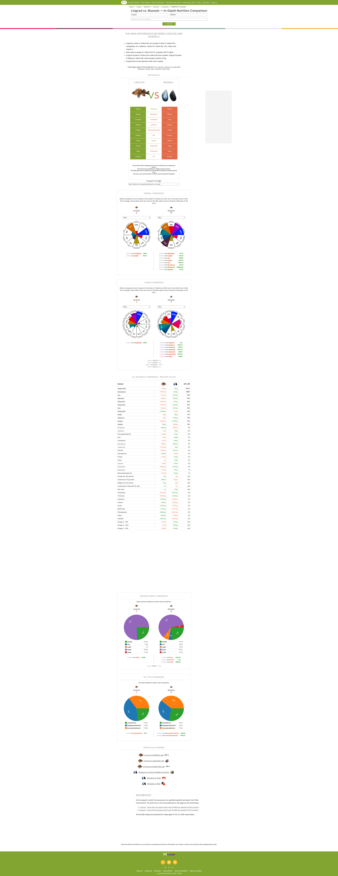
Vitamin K (155, 366)
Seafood (147, 7)
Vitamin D (155, 360)
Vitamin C (121, 418)
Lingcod (156, 7)
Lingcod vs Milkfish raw (154, 755)
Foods (138, 7)
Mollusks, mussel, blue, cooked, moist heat (154, 69)
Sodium (120, 424)
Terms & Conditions (181, 871)
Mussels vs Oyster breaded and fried (154, 772)
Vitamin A (121, 431)
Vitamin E (155, 362)
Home (131, 7)
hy (172, 867)
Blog (199, 2)
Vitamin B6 (121, 411)
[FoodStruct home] (124, 4)
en (165, 867)
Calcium (120, 463)
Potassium (121, 427)
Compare (165, 7)
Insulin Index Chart (189, 2)
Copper (120, 421)
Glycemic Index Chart (173, 2)
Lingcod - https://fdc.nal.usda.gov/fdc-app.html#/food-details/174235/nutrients (169, 807)
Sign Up (214, 2)
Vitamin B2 (121, 405)
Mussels (183, 7)
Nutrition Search (133, 2)
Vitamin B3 (121, 447)
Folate (120, 414)
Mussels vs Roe (153, 784)
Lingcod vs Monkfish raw (153, 761)
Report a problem (196, 871)
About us (139, 871)
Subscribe (206, 2)
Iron (119, 395)
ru (169, 867)
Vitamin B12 (122, 388)
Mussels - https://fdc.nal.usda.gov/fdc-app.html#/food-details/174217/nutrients (169, 810)
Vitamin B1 (121, 401)
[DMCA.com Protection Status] (169, 855)
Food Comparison (158, 2)
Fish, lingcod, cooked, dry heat (165, 67)
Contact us (148, 871)
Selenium (121, 398)
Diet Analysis (145, 2)
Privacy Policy (167, 871)
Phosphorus (122, 444)
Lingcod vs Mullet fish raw (154, 766)
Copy (159, 181)
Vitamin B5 (154, 364)
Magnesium (121, 470)
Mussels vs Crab (154, 778)
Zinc (119, 408)
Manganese (122, 392)
